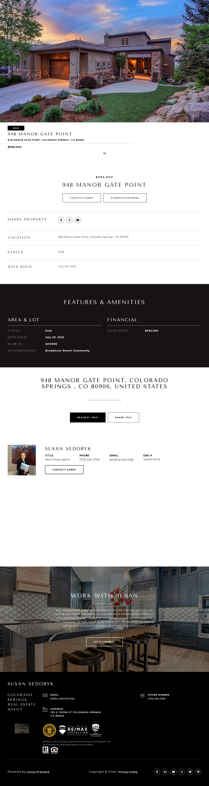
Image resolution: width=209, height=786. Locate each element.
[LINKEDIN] (165, 772)
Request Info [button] (87, 417)
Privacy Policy (128, 771)
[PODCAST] (198, 772)
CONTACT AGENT (64, 469)
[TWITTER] (182, 772)
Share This (123, 417)
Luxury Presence (38, 771)
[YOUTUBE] (173, 772)
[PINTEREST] (190, 772)
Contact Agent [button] (82, 198)
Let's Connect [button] (104, 641)
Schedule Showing (125, 198)
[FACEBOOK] (157, 772)
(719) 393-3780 (90, 459)
